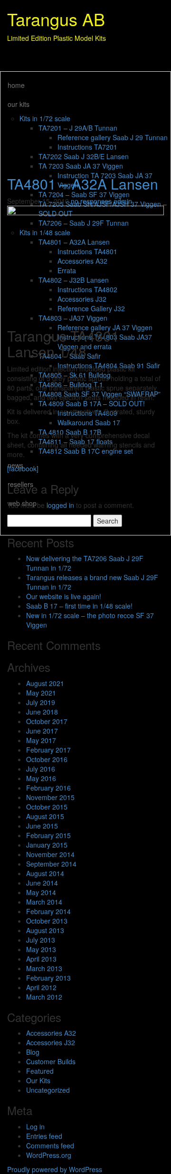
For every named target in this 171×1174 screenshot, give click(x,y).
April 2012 (41, 987)
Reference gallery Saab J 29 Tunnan (112, 137)
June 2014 (42, 883)
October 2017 (46, 721)
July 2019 (40, 702)
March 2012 (44, 997)
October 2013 (46, 921)
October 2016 (46, 759)
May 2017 (41, 740)
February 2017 (48, 749)
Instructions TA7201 (87, 147)
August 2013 (45, 930)
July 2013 (40, 940)
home (16, 85)
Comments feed (50, 1145)
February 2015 (48, 835)
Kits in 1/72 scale (44, 118)
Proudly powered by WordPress (54, 1169)
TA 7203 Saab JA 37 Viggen (80, 166)
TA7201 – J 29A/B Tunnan (77, 128)
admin (123, 201)
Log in (35, 1126)
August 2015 (45, 816)
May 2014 (41, 892)
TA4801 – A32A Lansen (82, 183)
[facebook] (22, 468)
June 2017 (42, 730)
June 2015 (42, 825)
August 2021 (45, 683)
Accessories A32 (51, 1033)
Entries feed (44, 1136)
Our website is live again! (63, 596)
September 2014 (51, 864)
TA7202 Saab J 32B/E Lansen (83, 156)
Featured (40, 1071)
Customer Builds (51, 1061)
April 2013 (41, 959)
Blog (32, 1052)
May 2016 (41, 778)
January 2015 (46, 844)
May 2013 (41, 949)
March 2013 (44, 968)
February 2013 (48, 978)
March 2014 (44, 902)
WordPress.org (48, 1155)
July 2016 (40, 768)
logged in (60, 505)
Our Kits (38, 1080)
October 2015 (46, 806)
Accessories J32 (50, 1042)
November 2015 (50, 797)
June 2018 (42, 711)
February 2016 (48, 787)
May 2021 (41, 692)
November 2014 (50, 854)
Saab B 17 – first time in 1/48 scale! (79, 606)
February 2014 (48, 911)
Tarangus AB (56, 19)
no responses (92, 201)
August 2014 (45, 873)
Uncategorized (48, 1090)
